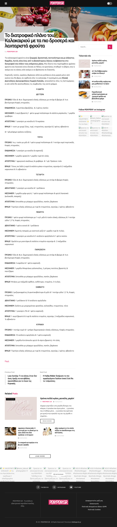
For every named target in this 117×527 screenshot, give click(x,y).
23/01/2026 (23, 438)
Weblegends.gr (76, 522)
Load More (40, 456)
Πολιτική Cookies (94, 509)
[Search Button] (110, 47)
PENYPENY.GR (12, 51)
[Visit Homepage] (57, 3)
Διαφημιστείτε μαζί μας (94, 500)
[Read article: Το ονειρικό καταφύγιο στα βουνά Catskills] (10, 446)
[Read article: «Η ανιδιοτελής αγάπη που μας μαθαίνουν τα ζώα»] (84, 84)
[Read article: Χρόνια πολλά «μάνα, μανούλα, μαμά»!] (21, 408)
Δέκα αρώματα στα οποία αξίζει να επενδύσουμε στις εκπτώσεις (65, 430)
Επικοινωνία (94, 503)
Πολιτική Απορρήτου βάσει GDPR (94, 506)
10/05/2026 (58, 401)
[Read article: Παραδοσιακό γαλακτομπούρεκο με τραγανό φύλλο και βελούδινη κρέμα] (84, 95)
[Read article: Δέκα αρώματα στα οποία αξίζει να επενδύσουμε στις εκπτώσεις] (47, 431)
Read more (48, 421)
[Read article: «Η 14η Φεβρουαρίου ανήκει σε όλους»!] (84, 74)
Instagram (59, 474)
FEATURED (10, 399)
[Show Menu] (6, 3)
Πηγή (7, 361)
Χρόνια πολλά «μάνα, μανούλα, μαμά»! (57, 398)
